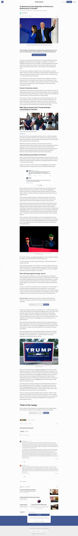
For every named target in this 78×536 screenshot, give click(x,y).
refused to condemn (40, 369)
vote (52, 313)
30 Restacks (32, 420)
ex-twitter (40, 185)
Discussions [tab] (28, 486)
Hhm (23, 465)
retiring (21, 284)
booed (38, 374)
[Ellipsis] (58, 441)
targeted (41, 325)
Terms (41, 528)
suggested (44, 164)
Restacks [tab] (26, 431)
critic (32, 313)
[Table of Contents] (1, 268)
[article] (39, 492)
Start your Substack (36, 531)
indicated (50, 189)
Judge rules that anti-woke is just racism (30, 497)
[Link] (18, 88)
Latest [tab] (24, 486)
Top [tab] (21, 486)
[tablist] (24, 431)
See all (22, 512)
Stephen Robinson (27, 507)
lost (24, 282)
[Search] (63, 2)
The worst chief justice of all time (28, 489)
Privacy (38, 528)
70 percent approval (27, 387)
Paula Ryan (24, 441)
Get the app (44, 531)
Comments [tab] (22, 431)
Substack (33, 533)
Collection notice (46, 528)
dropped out (39, 379)
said (57, 291)
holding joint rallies (37, 257)
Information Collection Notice (38, 518)
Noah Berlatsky (25, 12)
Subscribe (69, 1)
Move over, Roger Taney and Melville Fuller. (27, 491)
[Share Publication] (65, 2)
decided (22, 62)
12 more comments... (23, 481)
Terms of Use (44, 517)
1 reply (24, 461)
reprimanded (23, 209)
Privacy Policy (47, 518)
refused (38, 318)
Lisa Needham (26, 492)
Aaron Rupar (22, 110)
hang (51, 72)
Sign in (74, 1)
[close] (49, 500)
